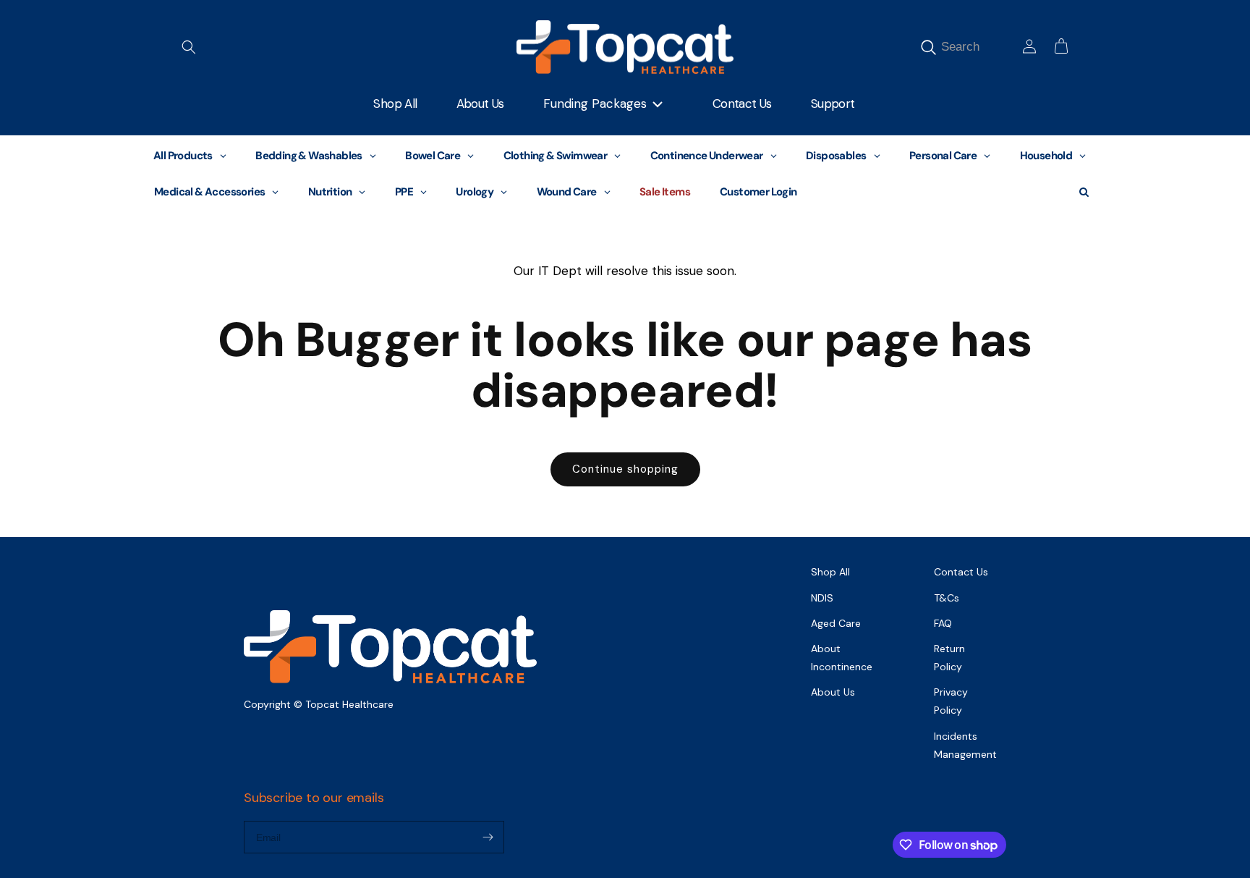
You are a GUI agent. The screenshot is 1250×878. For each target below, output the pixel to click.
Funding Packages (595, 103)
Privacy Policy (951, 701)
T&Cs (946, 597)
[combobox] (977, 46)
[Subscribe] (487, 837)
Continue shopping (625, 469)
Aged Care (836, 623)
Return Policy (949, 657)
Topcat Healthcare (349, 704)
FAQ (943, 623)
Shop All (830, 571)
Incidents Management (965, 745)
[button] (189, 47)
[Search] (928, 47)
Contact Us (961, 571)
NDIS (822, 597)
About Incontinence (841, 657)
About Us (833, 691)
